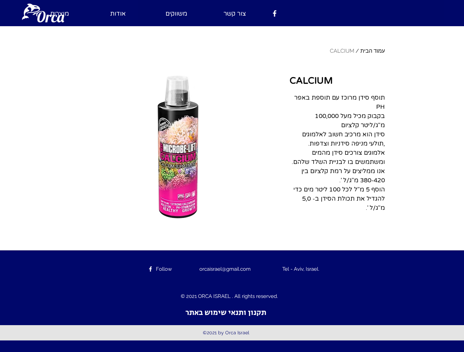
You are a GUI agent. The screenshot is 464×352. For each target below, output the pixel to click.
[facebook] (274, 13)
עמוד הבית (372, 51)
